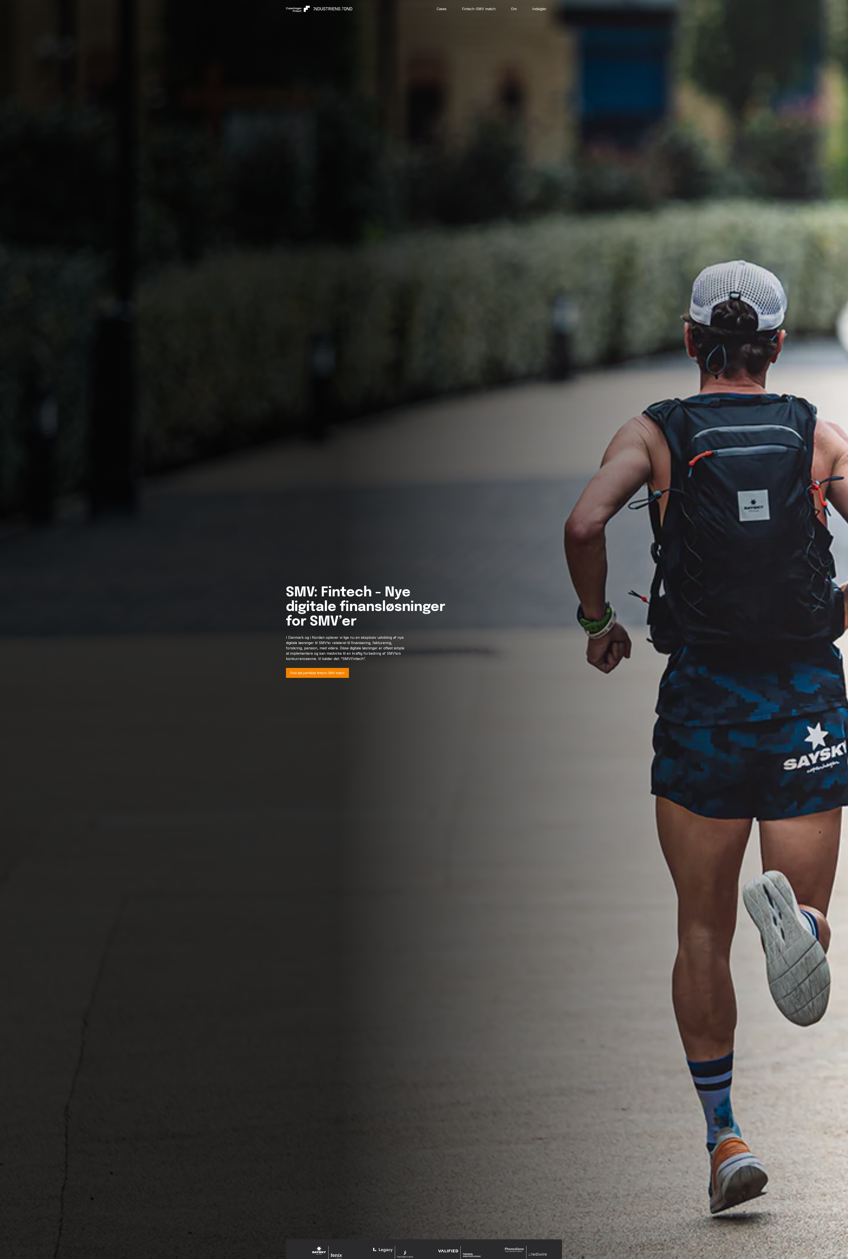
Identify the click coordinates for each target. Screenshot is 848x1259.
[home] (361, 9)
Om (514, 9)
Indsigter (539, 9)
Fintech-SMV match (479, 9)
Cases (442, 9)
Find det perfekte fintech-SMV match (317, 673)
